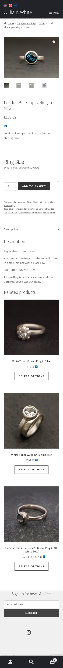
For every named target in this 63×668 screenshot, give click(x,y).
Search (31, 662)
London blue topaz (29, 208)
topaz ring (37, 212)
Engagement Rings (26, 23)
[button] (54, 42)
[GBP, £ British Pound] (11, 5)
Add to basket (34, 186)
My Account (10, 662)
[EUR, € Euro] (16, 5)
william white (49, 212)
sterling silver (24, 212)
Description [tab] (11, 229)
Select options (31, 376)
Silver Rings (9, 205)
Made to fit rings (41, 202)
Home (11, 23)
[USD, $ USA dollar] (6, 5)
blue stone (14, 208)
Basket (48, 658)
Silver (42, 23)
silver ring (13, 212)
